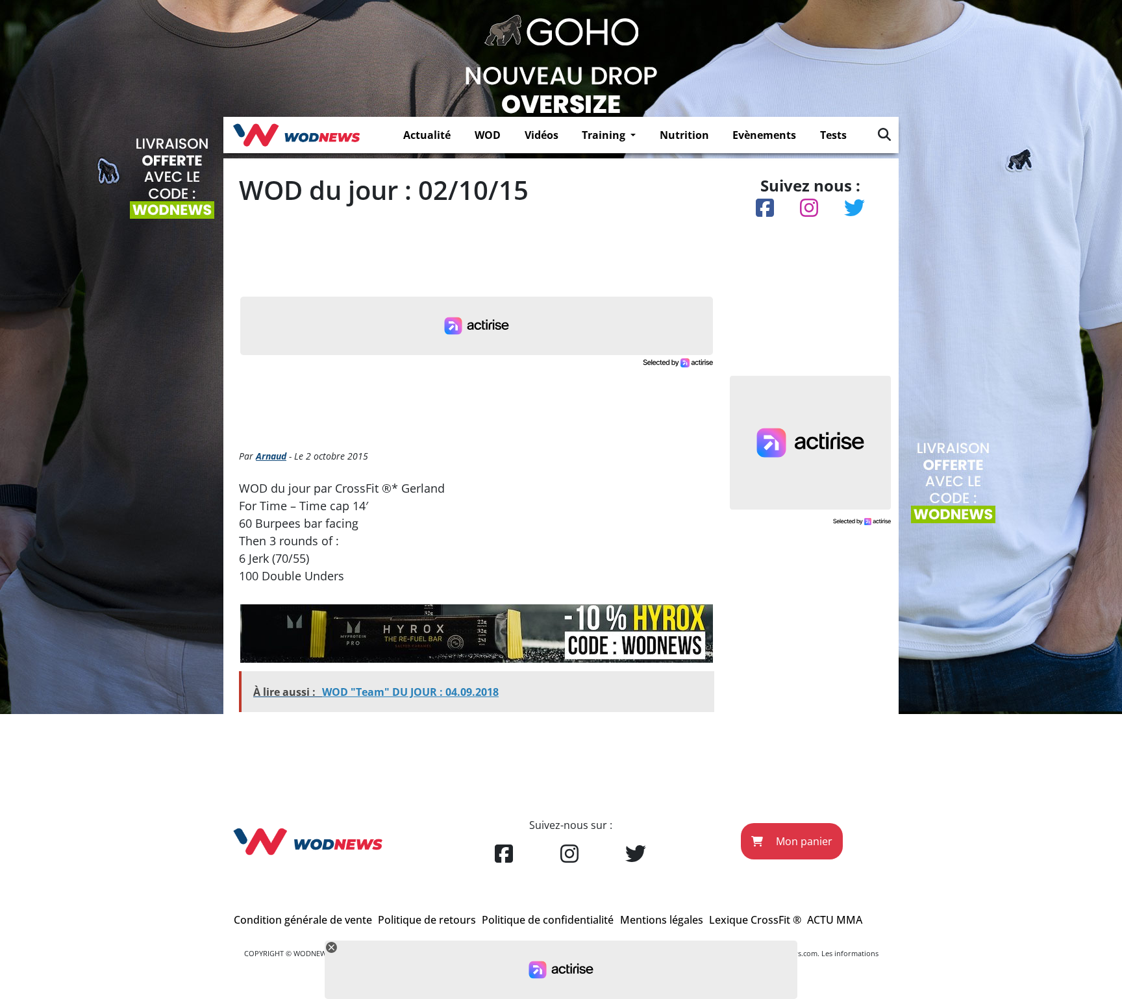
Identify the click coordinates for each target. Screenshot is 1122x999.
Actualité (427, 135)
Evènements (764, 135)
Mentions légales (661, 920)
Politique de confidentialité (548, 920)
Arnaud (271, 456)
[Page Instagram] (569, 854)
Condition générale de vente (303, 920)
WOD (488, 135)
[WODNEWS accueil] (296, 135)
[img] (884, 134)
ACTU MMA (834, 920)
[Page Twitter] (635, 854)
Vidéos (541, 135)
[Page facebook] (504, 854)
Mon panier (802, 841)
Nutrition (684, 135)
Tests (833, 135)
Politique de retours (427, 920)
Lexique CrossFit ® (755, 920)
